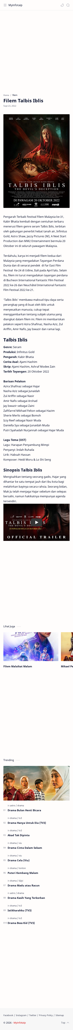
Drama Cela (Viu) (19, 860)
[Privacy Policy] (46, 1015)
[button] (62, 5)
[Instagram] (21, 1015)
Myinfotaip (15, 5)
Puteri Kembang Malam (23, 873)
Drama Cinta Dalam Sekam (25, 847)
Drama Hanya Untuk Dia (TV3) (27, 822)
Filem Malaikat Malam (17, 666)
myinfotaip (48, 1022)
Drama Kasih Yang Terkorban (26, 897)
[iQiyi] (21, 880)
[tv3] (20, 818)
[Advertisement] (36, 50)
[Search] (67, 5)
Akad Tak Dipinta (19, 835)
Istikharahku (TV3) (20, 910)
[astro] (13, 805)
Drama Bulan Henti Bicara (24, 810)
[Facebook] (8, 1015)
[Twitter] (32, 1015)
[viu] (20, 843)
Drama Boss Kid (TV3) (21, 923)
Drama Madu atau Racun (24, 885)
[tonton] (22, 868)
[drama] (20, 805)
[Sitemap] (60, 1015)
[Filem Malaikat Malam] (30, 646)
